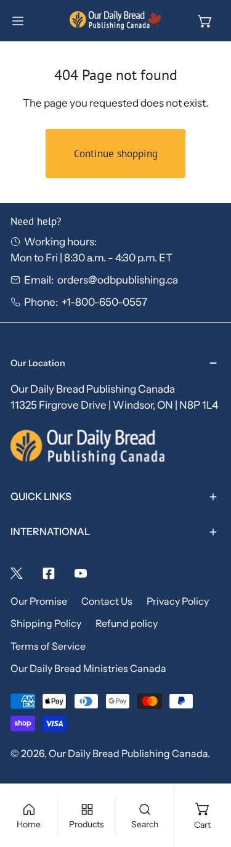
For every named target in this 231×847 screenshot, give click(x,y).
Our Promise (38, 601)
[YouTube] (81, 573)
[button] (205, 21)
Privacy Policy (178, 601)
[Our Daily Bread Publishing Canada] (116, 20)
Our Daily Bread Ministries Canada (88, 668)
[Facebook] (49, 573)
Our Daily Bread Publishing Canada (128, 753)
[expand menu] (17, 21)
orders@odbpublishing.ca (117, 279)
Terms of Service (48, 646)
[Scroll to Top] (207, 780)
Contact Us (106, 601)
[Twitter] (17, 573)
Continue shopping (116, 153)
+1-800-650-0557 (104, 301)
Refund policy (126, 623)
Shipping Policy (45, 623)
